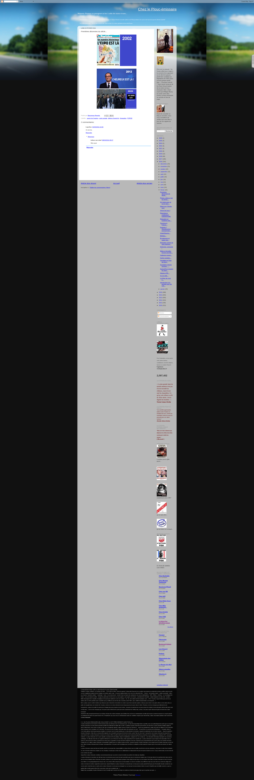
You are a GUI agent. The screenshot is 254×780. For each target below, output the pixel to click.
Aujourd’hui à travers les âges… (166, 269)
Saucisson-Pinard (165, 587)
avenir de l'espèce (92, 118)
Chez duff (162, 596)
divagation (123, 118)
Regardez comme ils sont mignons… (166, 243)
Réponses (91, 136)
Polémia (161, 653)
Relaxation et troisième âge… (166, 219)
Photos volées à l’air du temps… (166, 198)
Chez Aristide (163, 612)
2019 (161, 154)
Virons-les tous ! (165, 210)
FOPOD (129, 118)
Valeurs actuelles (164, 669)
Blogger (138, 775)
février (163, 190)
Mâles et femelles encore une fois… (166, 251)
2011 (160, 302)
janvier (163, 289)
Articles (161, 313)
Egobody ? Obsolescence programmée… (165, 229)
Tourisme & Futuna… (163, 224)
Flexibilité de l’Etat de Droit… (165, 261)
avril (162, 184)
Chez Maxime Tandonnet (163, 581)
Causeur (162, 635)
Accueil (116, 183)
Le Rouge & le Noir (165, 664)
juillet (162, 177)
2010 (161, 305)
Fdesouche (162, 639)
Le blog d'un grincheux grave (164, 622)
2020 (161, 151)
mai (162, 182)
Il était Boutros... (165, 233)
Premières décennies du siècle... (165, 193)
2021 (161, 148)
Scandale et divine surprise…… (166, 265)
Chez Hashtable (164, 576)
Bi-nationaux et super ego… (165, 239)
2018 (161, 156)
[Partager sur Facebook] (111, 116)
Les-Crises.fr (163, 649)
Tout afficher (170, 626)
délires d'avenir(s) (113, 118)
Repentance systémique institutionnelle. (165, 214)
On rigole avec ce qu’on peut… (165, 203)
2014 (161, 295)
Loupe (253, 66)
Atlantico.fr (162, 674)
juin (162, 179)
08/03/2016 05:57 (107, 140)
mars (162, 187)
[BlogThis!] (107, 116)
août (162, 174)
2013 (161, 297)
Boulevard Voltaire (165, 644)
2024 (161, 143)
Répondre (89, 133)
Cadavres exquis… (166, 255)
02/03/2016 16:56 (97, 127)
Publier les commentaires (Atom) (100, 187)
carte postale (103, 118)
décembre (164, 164)
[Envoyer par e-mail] (105, 116)
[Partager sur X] (109, 116)
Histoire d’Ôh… (165, 273)
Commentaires (164, 316)
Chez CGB (162, 616)
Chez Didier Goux (165, 601)
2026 (161, 138)
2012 (161, 300)
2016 (161, 161)
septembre (164, 171)
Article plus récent (88, 183)
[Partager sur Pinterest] (113, 116)
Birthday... (163, 236)
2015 (161, 292)
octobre (163, 169)
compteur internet (162, 685)
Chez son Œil (163, 591)
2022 (161, 146)
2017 (161, 159)
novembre (164, 166)
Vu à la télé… (164, 276)
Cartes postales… (165, 258)
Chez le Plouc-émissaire (157, 9)
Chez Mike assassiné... (163, 606)
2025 (161, 140)
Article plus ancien (144, 183)
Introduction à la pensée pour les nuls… (166, 284)
